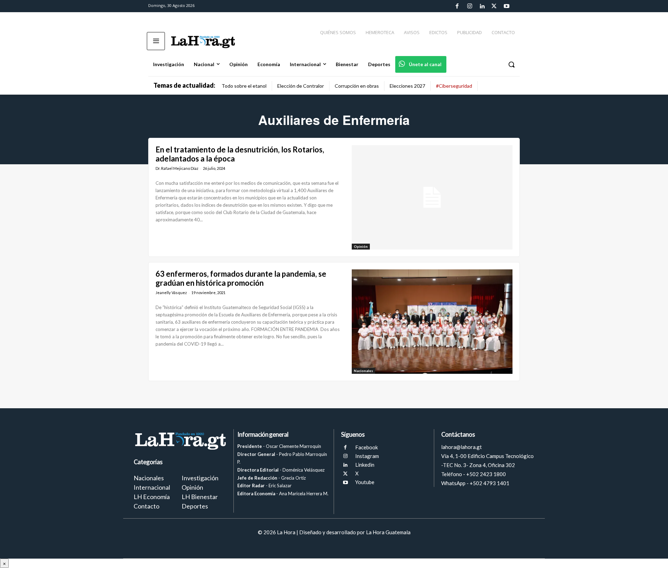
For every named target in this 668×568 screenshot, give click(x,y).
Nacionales (363, 371)
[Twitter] (494, 6)
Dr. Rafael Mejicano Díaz (177, 168)
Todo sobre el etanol (244, 86)
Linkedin (364, 465)
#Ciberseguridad (454, 86)
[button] (511, 64)
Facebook (366, 447)
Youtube (364, 482)
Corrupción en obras (357, 86)
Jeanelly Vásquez (171, 292)
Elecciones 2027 (407, 86)
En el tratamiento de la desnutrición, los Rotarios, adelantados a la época (240, 154)
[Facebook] (457, 6)
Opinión (361, 246)
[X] (345, 474)
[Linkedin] (482, 6)
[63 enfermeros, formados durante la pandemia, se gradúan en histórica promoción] (432, 321)
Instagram (367, 456)
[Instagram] (469, 6)
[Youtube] (506, 6)
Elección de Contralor (300, 86)
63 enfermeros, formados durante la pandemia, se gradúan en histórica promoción (241, 278)
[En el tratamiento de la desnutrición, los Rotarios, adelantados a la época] (432, 197)
